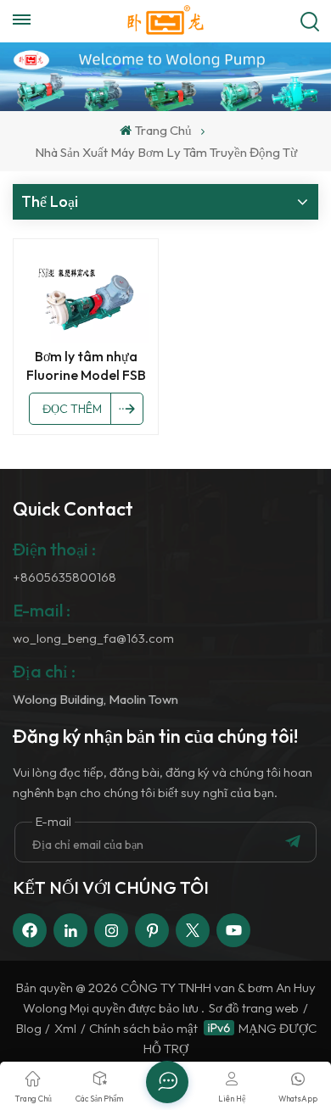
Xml (65, 1028)
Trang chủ (163, 130)
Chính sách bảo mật (143, 1028)
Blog (29, 1028)
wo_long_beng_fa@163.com (93, 638)
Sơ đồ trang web (254, 1008)
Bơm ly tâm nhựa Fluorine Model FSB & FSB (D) (86, 366)
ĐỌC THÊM (72, 408)
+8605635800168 (64, 577)
